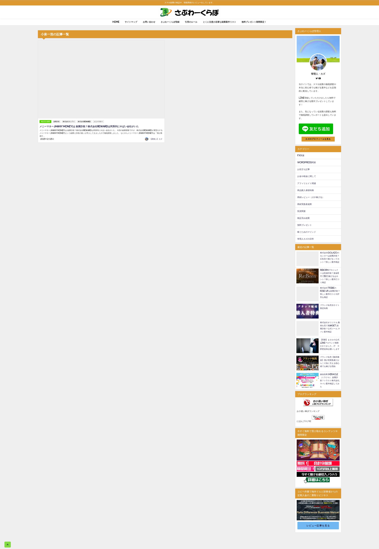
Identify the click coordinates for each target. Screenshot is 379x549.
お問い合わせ (149, 22)
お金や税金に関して (306, 176)
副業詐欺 (57, 121)
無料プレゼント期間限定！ (254, 22)
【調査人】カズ (156, 139)
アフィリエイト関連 (306, 183)
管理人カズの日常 (305, 239)
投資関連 (301, 211)
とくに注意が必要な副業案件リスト (219, 22)
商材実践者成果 (304, 204)
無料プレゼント (304, 225)
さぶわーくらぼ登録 (170, 22)
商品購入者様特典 (305, 190)
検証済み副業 (45, 121)
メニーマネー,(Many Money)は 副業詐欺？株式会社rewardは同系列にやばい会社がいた (89, 126)
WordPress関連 (306, 162)
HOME (116, 22)
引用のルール (191, 22)
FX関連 (300, 155)
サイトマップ (131, 22)
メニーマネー (98, 121)
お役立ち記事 (303, 169)
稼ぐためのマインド (306, 232)
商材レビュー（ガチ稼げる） (310, 197)
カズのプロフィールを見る (318, 139)
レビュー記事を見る (318, 525)
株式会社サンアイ (69, 121)
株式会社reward (84, 121)
